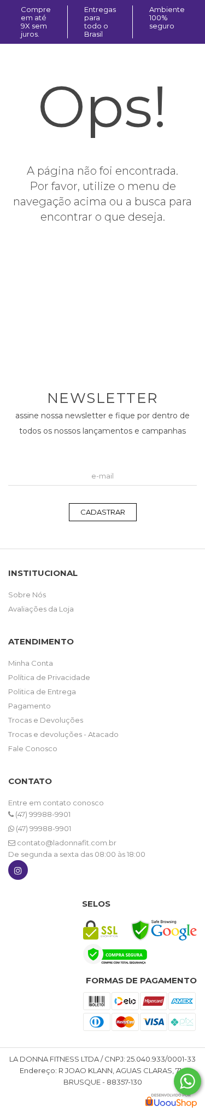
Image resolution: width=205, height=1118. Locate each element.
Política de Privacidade (49, 677)
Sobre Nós (27, 594)
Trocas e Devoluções (45, 720)
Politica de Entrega (42, 691)
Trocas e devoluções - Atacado (63, 734)
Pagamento (29, 705)
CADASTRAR (102, 512)
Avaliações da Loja (41, 608)
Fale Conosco (32, 748)
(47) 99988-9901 (42, 814)
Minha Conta (30, 663)
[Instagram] (18, 872)
